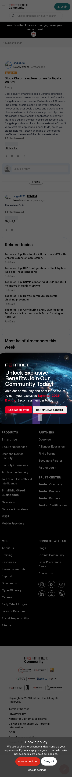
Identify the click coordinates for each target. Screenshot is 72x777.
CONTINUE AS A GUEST (49, 410)
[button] (36, 769)
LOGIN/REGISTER (18, 410)
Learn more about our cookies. (40, 753)
